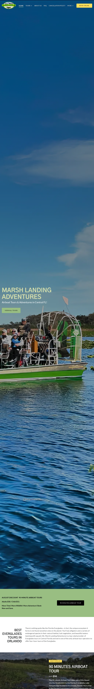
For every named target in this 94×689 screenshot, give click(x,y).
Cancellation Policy (57, 5)
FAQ (45, 5)
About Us (37, 5)
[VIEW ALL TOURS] (11, 305)
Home (21, 5)
